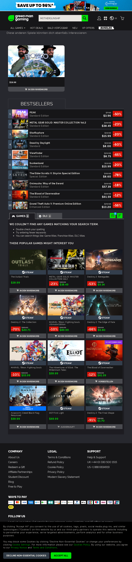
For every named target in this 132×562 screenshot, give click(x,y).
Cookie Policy (56, 467)
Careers (13, 462)
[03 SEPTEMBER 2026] (104, 349)
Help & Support (96, 457)
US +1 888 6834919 (98, 467)
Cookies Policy (82, 544)
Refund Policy (56, 462)
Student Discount (18, 476)
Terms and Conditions (45, 547)
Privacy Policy (56, 471)
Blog (11, 481)
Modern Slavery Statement (64, 476)
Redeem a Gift (16, 467)
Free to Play (15, 486)
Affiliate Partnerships (20, 471)
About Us (13, 457)
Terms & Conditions (59, 457)
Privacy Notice (19, 547)
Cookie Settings (21, 544)
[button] (18, 27)
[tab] (36, 104)
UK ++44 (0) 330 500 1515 (102, 462)
